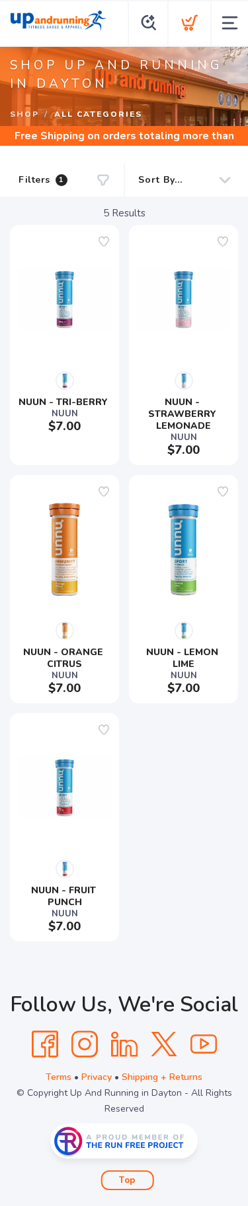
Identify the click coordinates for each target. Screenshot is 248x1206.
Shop (24, 114)
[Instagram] (84, 1044)
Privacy (96, 1077)
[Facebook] (45, 1044)
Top (127, 1180)
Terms (58, 1077)
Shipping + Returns (162, 1077)
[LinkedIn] (124, 1044)
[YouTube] (204, 1044)
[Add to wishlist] (103, 241)
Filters (41, 180)
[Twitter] (164, 1044)
